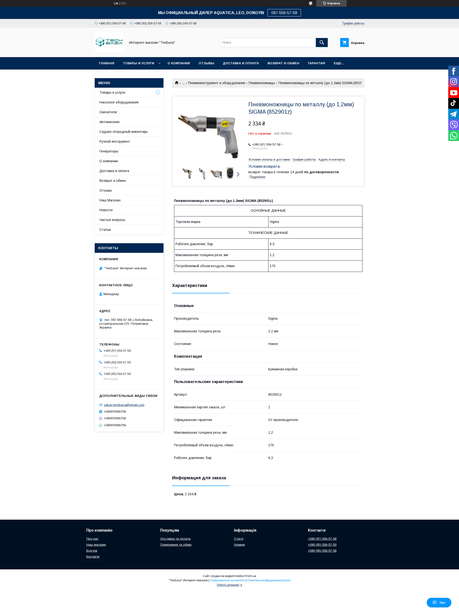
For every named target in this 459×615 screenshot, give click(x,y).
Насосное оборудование (119, 102)
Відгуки (91, 550)
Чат (443, 602)
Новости (106, 210)
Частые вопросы (112, 220)
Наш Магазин (109, 200)
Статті (238, 538)
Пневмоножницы (262, 83)
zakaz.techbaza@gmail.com (124, 405)
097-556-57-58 (284, 13)
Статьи (105, 230)
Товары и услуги (138, 63)
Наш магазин (96, 544)
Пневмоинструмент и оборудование (216, 83)
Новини (239, 544)
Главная (106, 63)
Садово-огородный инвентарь (123, 132)
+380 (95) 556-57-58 (322, 550)
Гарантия (316, 63)
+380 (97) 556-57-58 (322, 538)
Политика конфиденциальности (268, 580)
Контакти (92, 556)
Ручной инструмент (114, 141)
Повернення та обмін (175, 544)
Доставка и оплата (241, 63)
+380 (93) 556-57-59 (322, 544)
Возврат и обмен (283, 63)
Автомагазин (109, 122)
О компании (179, 63)
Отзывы (206, 63)
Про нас (92, 538)
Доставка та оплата (175, 538)
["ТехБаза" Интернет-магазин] (109, 51)
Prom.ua (250, 576)
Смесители (108, 112)
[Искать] (322, 42)
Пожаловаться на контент (227, 580)
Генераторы (108, 151)
